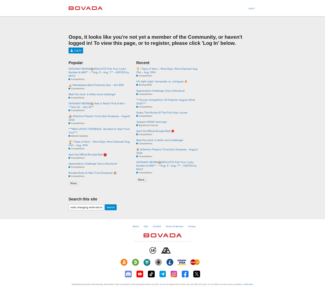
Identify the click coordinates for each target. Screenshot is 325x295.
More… (74, 183)
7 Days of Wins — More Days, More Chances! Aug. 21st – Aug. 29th (99, 143)
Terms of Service (174, 226)
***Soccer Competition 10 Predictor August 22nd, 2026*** (165, 101)
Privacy (192, 226)
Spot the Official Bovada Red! (86, 154)
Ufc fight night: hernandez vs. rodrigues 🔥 (162, 81)
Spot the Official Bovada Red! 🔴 (155, 131)
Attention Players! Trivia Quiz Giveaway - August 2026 (99, 118)
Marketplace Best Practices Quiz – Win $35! (98, 85)
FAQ (146, 226)
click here (248, 284)
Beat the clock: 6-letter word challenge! (92, 94)
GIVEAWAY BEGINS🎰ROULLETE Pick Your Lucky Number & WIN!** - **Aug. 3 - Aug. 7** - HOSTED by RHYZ (99, 72)
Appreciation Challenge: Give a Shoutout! (93, 163)
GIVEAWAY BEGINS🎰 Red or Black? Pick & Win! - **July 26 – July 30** (97, 105)
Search (111, 207)
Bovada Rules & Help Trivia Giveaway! (91, 172)
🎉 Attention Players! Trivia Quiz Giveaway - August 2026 (167, 151)
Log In (251, 8)
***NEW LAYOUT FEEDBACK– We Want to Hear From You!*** (99, 131)
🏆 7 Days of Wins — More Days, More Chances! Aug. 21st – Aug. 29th (167, 70)
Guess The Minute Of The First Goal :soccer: (162, 112)
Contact (157, 226)
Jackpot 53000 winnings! (151, 121)
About (136, 226)
